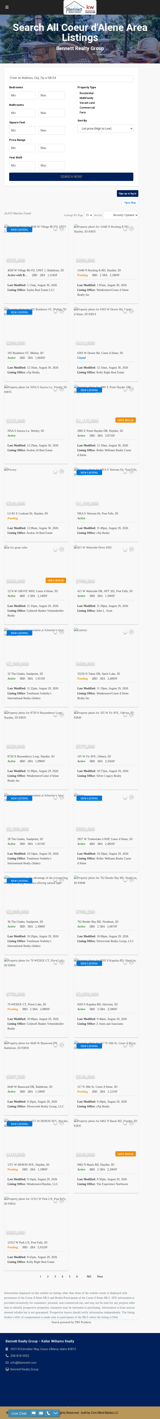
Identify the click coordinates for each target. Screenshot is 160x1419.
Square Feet (17, 122)
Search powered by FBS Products (71, 1322)
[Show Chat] (33, 1413)
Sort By (82, 120)
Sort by (98, 215)
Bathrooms (16, 104)
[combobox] (71, 78)
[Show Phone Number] (48, 1413)
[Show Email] (41, 1413)
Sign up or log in (127, 193)
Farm (83, 112)
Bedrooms (16, 87)
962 (89, 1276)
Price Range (17, 140)
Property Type (87, 87)
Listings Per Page (73, 215)
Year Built (15, 157)
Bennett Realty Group (24, 1369)
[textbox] (71, 78)
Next (100, 1276)
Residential (86, 93)
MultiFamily (86, 98)
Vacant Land (87, 102)
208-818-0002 (19, 1355)
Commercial (87, 107)
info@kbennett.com (23, 1362)
